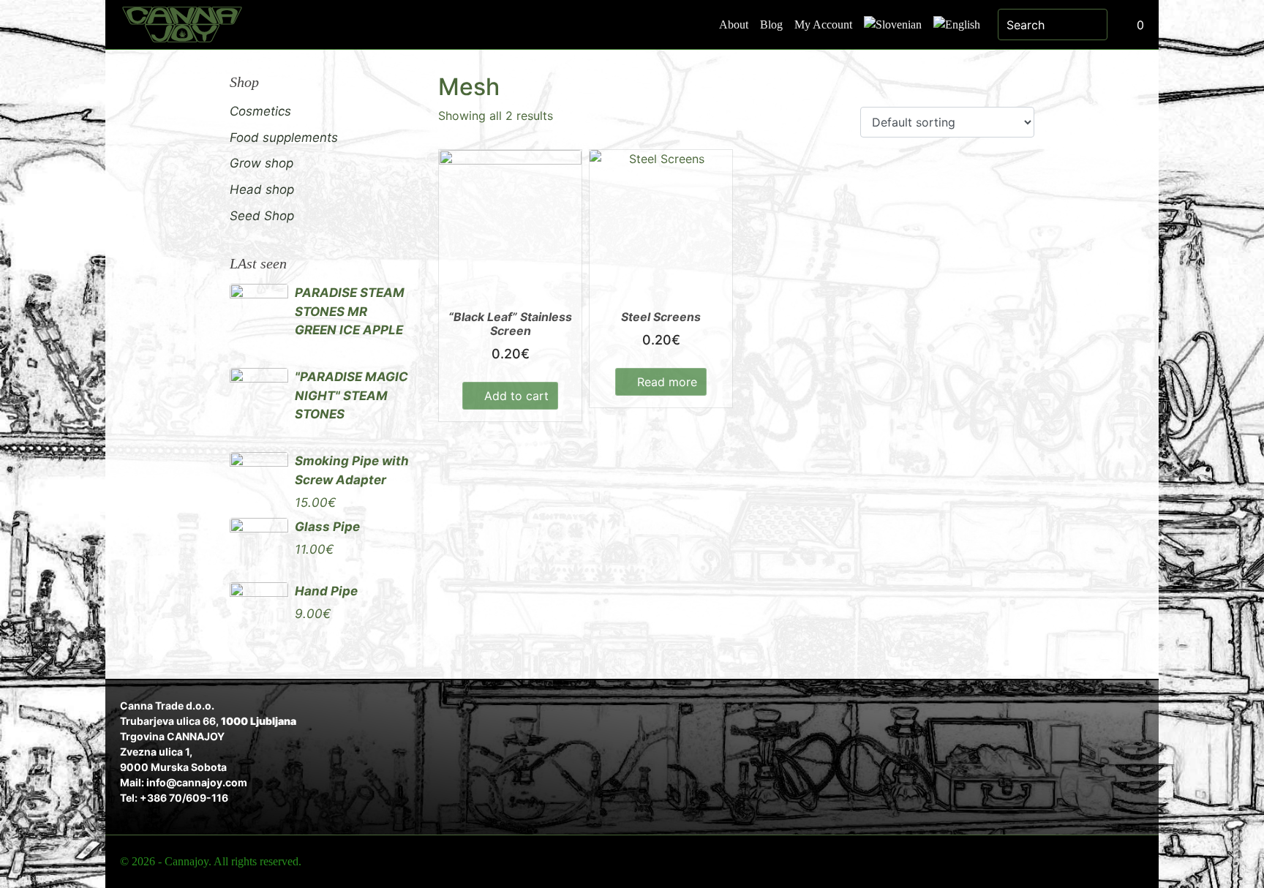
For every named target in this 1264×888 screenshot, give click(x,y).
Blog (771, 24)
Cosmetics (260, 111)
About (733, 24)
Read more (667, 382)
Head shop (262, 189)
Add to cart (516, 395)
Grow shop (261, 163)
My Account (823, 24)
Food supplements (284, 137)
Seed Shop (262, 215)
